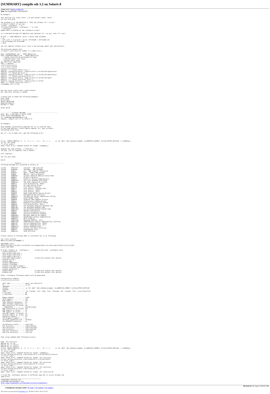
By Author (49, 388)
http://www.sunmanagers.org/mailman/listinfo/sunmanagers (24, 383)
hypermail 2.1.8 (23, 391)
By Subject (39, 388)
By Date (31, 388)
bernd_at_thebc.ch (17, 9)
